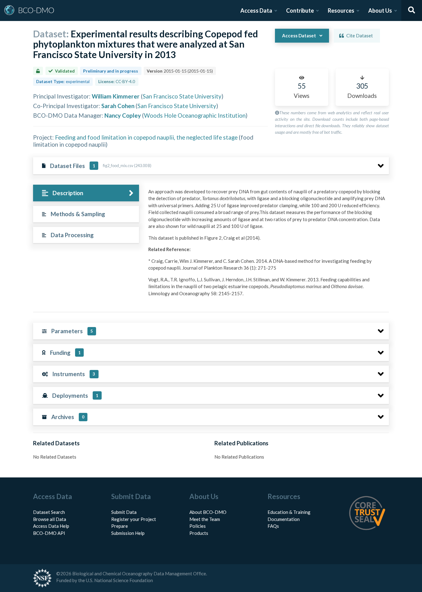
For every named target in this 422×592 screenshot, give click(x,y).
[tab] (86, 193)
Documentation (284, 519)
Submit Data (124, 512)
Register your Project (133, 519)
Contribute (300, 10)
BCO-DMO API (49, 533)
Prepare (119, 526)
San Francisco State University (182, 96)
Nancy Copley (122, 115)
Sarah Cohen (117, 105)
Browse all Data (49, 519)
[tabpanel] (267, 245)
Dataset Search (49, 512)
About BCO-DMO (207, 512)
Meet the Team (204, 519)
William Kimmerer (116, 96)
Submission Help (128, 533)
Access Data (256, 10)
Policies (197, 526)
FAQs (273, 526)
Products (198, 533)
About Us (380, 10)
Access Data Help (51, 526)
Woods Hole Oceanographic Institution (195, 115)
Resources (341, 10)
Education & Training (289, 512)
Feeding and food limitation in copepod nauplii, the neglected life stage (146, 137)
